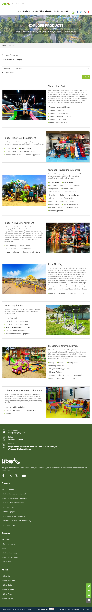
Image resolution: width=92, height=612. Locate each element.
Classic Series (54, 192)
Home (19, 11)
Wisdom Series (67, 189)
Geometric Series (67, 201)
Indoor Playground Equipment (14, 494)
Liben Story (7, 576)
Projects (35, 11)
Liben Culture (8, 585)
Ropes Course (11, 249)
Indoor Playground (33, 155)
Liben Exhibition (9, 580)
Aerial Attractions (26, 249)
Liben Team (7, 594)
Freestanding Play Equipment (14, 516)
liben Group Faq (9, 525)
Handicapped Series (57, 195)
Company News (9, 544)
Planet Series (54, 204)
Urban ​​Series (74, 195)
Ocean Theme (25, 148)
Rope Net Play (8, 507)
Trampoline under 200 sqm (59, 107)
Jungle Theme (11, 148)
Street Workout (11, 318)
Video (41, 11)
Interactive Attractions (31, 252)
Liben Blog (7, 562)
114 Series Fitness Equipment (17, 321)
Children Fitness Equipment (16, 330)
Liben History (8, 598)
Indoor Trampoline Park (58, 123)
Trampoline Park (9, 489)
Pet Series (53, 201)
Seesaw (61, 362)
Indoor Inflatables (12, 252)
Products (26, 11)
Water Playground (56, 211)
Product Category (10, 55)
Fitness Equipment (10, 512)
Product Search (9, 72)
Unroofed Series (70, 192)
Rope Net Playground (57, 293)
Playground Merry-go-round (59, 369)
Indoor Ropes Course (13, 155)
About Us (48, 11)
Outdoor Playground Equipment (15, 498)
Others (74, 378)
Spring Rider (73, 362)
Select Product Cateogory (12, 60)
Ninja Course (25, 246)
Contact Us (65, 11)
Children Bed (31, 410)
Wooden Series (72, 207)
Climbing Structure (56, 366)
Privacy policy (80, 609)
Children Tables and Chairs (16, 407)
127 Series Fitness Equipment (17, 324)
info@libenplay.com (16, 433)
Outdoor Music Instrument (59, 375)
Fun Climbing (11, 246)
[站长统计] (51, 609)
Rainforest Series (67, 198)
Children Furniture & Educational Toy (17, 521)
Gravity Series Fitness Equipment (18, 327)
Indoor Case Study (10, 553)
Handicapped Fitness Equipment (18, 334)
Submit (86, 77)
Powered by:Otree (66, 609)
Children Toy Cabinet (13, 410)
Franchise (6, 539)
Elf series (52, 198)
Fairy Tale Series (74, 185)
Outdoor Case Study (10, 557)
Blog (4, 548)
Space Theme (11, 151)
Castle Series (68, 182)
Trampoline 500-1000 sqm (59, 113)
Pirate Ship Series (56, 207)
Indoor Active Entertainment (13, 503)
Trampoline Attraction (57, 119)
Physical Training (55, 372)
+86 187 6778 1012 (15, 439)
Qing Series (53, 189)
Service (56, 11)
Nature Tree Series (56, 185)
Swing (51, 362)
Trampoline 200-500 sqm (58, 110)
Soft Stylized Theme (27, 151)
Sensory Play (78, 375)
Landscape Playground (72, 204)
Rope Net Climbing (77, 293)
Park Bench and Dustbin (58, 378)
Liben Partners (8, 589)
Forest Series (54, 182)
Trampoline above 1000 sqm (60, 116)
